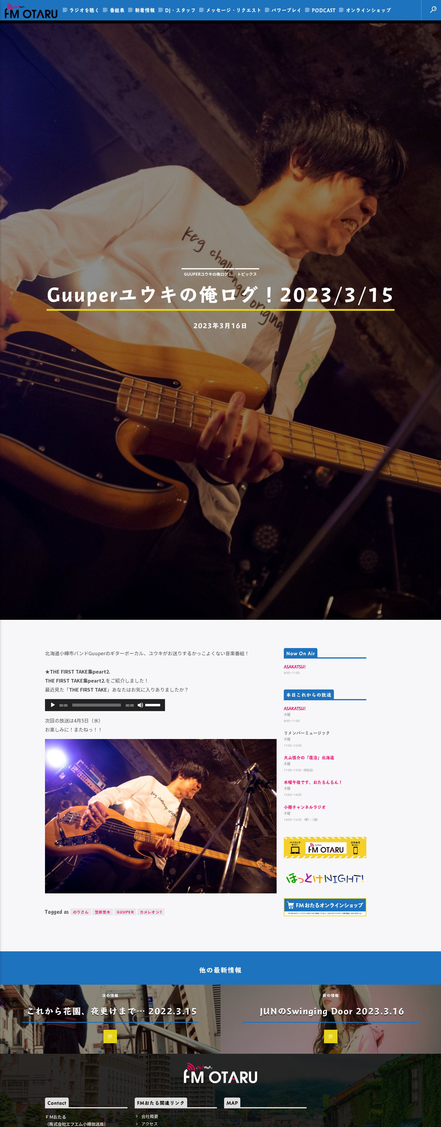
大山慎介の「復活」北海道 (309, 807)
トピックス (247, 297)
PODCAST (324, 10)
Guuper (125, 960)
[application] (105, 754)
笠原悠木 (103, 960)
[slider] (153, 753)
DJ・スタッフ (180, 10)
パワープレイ (287, 10)
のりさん (81, 960)
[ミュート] (140, 754)
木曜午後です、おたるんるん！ (313, 831)
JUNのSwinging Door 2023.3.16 (332, 1059)
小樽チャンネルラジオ (305, 856)
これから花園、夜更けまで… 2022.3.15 (111, 1059)
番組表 (117, 10)
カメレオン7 (151, 960)
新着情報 (145, 10)
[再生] (53, 754)
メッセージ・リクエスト (234, 10)
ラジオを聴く (84, 10)
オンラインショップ (368, 10)
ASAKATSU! (295, 716)
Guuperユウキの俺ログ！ (208, 297)
